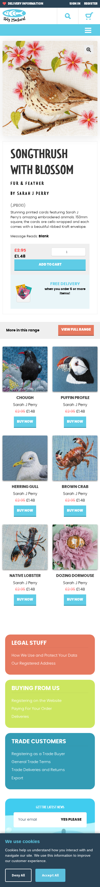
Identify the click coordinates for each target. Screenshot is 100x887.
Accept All (50, 875)
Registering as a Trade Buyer (38, 754)
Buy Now (25, 421)
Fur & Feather (27, 183)
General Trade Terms (31, 762)
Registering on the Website (37, 701)
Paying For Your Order (32, 709)
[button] (88, 49)
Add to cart (50, 264)
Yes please (71, 819)
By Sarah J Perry (30, 193)
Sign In (75, 3)
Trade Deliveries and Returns (38, 770)
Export (17, 778)
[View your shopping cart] (89, 16)
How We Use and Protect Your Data (44, 655)
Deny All (18, 875)
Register (90, 3)
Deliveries (20, 717)
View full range (76, 329)
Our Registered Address (34, 663)
